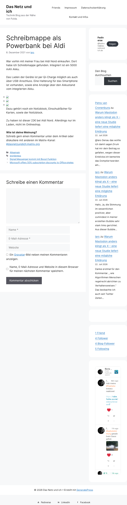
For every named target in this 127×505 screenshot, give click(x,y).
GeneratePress (85, 489)
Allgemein (15, 152)
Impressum (71, 7)
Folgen (112, 44)
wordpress (15, 155)
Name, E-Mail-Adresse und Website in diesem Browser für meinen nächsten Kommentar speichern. (44, 268)
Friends (56, 7)
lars (97, 172)
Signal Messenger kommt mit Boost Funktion (33, 159)
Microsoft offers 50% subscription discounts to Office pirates (42, 162)
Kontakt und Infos (78, 16)
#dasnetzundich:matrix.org (23, 144)
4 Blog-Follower (105, 343)
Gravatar (19, 254)
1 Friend (100, 333)
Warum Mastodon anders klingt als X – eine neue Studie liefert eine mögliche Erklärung (107, 122)
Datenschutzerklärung (93, 7)
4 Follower (101, 338)
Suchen (112, 81)
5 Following (102, 348)
